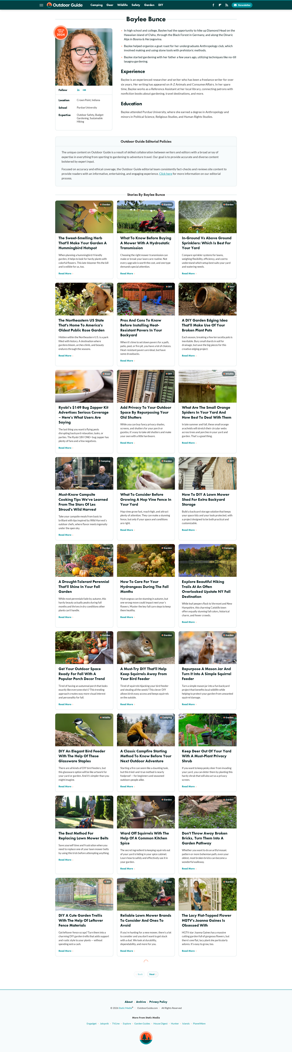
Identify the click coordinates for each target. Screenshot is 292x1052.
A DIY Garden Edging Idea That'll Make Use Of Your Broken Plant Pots (205, 325)
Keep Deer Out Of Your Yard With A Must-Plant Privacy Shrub (206, 756)
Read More (65, 273)
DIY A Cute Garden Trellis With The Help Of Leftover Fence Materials (81, 920)
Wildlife (122, 5)
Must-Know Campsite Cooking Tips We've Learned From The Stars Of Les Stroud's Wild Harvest (83, 502)
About (129, 1002)
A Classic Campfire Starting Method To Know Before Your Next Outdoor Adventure (145, 756)
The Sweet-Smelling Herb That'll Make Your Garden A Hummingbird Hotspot (83, 242)
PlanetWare (199, 1023)
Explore (127, 1023)
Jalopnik (104, 1023)
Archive (141, 1002)
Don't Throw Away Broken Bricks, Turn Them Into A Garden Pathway (204, 838)
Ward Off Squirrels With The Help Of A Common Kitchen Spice (144, 838)
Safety (136, 5)
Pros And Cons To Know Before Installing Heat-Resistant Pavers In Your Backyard (141, 328)
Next (151, 974)
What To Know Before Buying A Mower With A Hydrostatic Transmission (145, 242)
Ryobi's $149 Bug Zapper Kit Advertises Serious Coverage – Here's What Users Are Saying (84, 415)
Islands (186, 1023)
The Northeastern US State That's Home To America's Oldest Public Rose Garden (81, 325)
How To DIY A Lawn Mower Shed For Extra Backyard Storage (205, 499)
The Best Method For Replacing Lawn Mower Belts (83, 836)
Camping (96, 5)
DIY (160, 5)
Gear (109, 5)
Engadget (92, 1023)
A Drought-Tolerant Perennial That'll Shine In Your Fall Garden (84, 586)
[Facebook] (213, 6)
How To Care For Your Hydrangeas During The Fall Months (144, 586)
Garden (149, 5)
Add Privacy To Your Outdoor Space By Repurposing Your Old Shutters (145, 412)
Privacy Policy (158, 1002)
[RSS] (227, 6)
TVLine (116, 1023)
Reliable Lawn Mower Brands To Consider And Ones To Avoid (145, 920)
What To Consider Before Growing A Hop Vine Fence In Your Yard (145, 499)
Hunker (175, 1023)
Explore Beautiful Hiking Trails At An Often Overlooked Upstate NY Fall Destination (206, 589)
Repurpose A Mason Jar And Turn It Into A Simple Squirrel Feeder (206, 673)
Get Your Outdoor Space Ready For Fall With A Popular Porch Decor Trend (82, 673)
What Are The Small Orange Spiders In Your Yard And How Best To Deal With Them (206, 412)
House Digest (160, 1023)
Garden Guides (142, 1023)
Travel (107, 286)
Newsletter (244, 5)
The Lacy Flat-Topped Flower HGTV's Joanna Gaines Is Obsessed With (206, 920)
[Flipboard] (220, 6)
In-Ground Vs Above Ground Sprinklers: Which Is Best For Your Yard (206, 242)
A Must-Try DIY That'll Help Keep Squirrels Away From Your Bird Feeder (143, 673)
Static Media (125, 1007)
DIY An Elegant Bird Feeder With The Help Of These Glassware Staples (82, 756)
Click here (165, 173)
